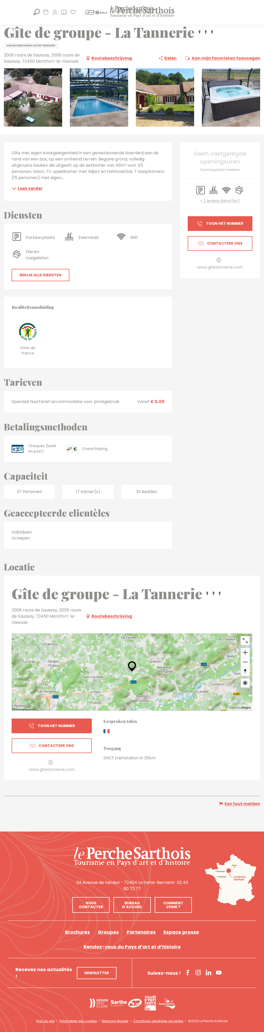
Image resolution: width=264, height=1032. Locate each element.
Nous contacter (91, 904)
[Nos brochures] (64, 14)
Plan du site (45, 1021)
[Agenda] (46, 14)
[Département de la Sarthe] (126, 1003)
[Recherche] (37, 14)
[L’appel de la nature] (55, 14)
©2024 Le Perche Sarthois (208, 1021)
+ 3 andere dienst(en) (220, 200)
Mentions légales (115, 1021)
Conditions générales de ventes (158, 1021)
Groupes (108, 932)
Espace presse (181, 932)
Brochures (77, 932)
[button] (87, 12)
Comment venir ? (173, 904)
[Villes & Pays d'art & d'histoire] (150, 1003)
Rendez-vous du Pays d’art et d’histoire (132, 947)
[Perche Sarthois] (132, 857)
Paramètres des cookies (78, 1021)
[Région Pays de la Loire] (98, 1003)
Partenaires (141, 932)
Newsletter (96, 972)
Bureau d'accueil (132, 904)
